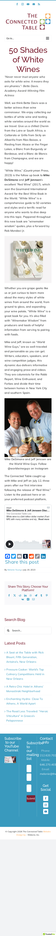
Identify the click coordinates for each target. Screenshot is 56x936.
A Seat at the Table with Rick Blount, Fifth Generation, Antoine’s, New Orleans (25, 657)
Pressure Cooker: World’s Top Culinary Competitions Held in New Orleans (25, 674)
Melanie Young (14, 570)
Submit (31, 798)
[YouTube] (45, 811)
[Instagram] (45, 804)
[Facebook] (45, 798)
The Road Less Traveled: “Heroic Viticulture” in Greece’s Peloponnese (27, 716)
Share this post (22, 561)
